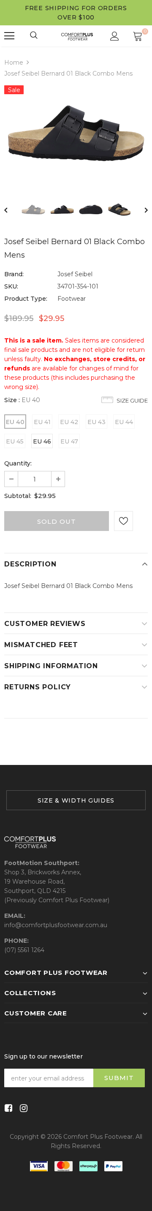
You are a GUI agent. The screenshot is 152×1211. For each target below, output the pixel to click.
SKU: (11, 286)
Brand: (14, 274)
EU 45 (15, 441)
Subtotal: (17, 496)
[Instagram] (22, 1108)
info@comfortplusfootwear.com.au (55, 925)
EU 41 (42, 422)
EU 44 (124, 422)
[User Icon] (114, 36)
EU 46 (42, 441)
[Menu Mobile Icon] (9, 36)
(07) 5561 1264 (24, 950)
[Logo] (77, 36)
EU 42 (69, 422)
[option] (76, 133)
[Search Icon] (34, 36)
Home (13, 62)
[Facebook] (7, 1108)
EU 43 (96, 422)
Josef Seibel (74, 274)
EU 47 (69, 441)
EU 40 (15, 422)
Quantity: (18, 463)
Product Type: (25, 298)
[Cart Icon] (138, 36)
